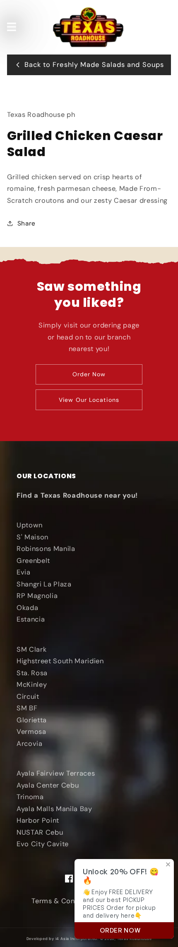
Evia (24, 572)
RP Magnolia (37, 595)
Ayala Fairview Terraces (56, 773)
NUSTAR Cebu (40, 832)
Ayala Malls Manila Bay (54, 809)
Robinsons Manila (46, 548)
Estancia (31, 619)
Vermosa (31, 731)
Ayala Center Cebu (48, 785)
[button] (11, 27)
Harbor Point (38, 820)
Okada (27, 607)
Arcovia (30, 743)
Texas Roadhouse (134, 938)
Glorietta (32, 720)
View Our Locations (89, 399)
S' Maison (32, 537)
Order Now (89, 374)
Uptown (30, 525)
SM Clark (31, 649)
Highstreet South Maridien (60, 661)
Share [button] (26, 223)
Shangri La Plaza (44, 584)
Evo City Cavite (43, 844)
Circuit (28, 696)
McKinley (32, 684)
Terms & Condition (62, 901)
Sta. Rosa (32, 673)
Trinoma (30, 797)
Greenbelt (33, 560)
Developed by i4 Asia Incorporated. (62, 938)
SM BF (27, 708)
